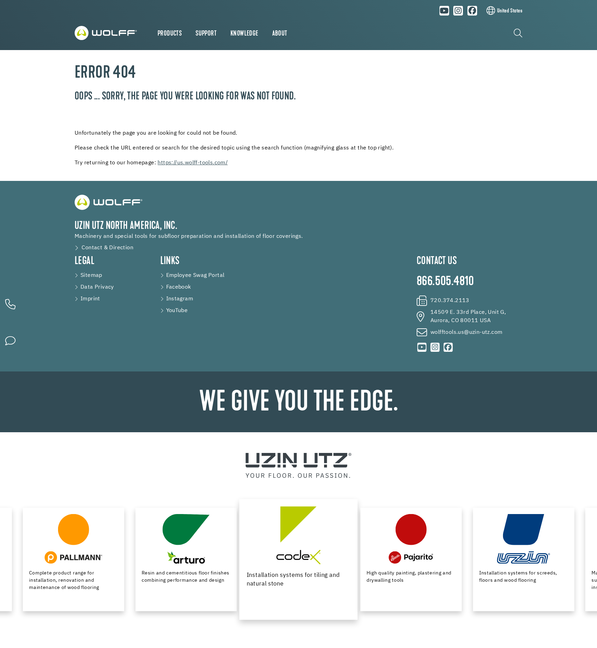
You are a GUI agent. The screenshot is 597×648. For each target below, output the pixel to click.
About (279, 33)
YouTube (177, 310)
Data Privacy (97, 287)
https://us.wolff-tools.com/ (193, 163)
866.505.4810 (445, 282)
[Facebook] (472, 10)
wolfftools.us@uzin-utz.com (466, 332)
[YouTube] (444, 10)
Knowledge (244, 33)
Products (170, 33)
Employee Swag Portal (195, 275)
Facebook (178, 287)
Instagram (179, 299)
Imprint (90, 299)
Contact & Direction (107, 248)
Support (206, 33)
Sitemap (91, 275)
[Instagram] (458, 10)
